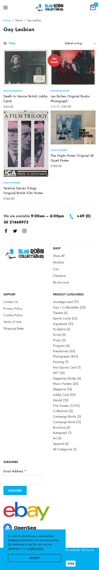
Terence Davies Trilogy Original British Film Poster (23, 191)
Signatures (60, 324)
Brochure (59, 427)
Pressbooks (61, 351)
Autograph (60, 433)
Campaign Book (64, 422)
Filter (12, 43)
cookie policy (35, 548)
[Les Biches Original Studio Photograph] (73, 67)
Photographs (12, 91)
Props (57, 340)
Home (7, 20)
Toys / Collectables (66, 307)
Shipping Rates (13, 328)
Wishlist (58, 262)
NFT (56, 373)
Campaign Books (64, 416)
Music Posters (62, 384)
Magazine (59, 389)
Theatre (58, 313)
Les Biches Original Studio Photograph (70, 99)
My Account (61, 282)
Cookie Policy (13, 315)
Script (57, 334)
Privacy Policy (13, 308)
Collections (60, 411)
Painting (58, 362)
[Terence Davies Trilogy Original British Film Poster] (25, 143)
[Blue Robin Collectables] (49, 7)
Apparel (58, 443)
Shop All (58, 256)
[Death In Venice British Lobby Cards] (25, 67)
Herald (57, 400)
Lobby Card (61, 394)
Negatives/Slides (64, 378)
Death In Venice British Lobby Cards (25, 99)
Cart (56, 269)
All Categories (62, 449)
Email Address (14, 471)
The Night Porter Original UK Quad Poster (72, 158)
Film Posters (11, 182)
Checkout (59, 275)
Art (55, 438)
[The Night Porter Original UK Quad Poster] (73, 127)
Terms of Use (12, 321)
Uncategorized (63, 302)
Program (59, 345)
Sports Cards (62, 318)
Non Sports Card (64, 367)
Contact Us (10, 302)
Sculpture (59, 329)
